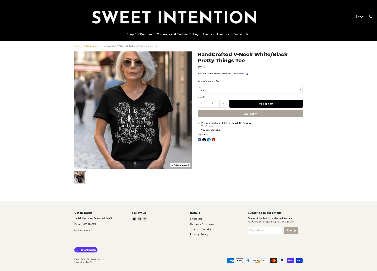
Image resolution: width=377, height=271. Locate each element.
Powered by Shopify (83, 262)
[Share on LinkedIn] (209, 139)
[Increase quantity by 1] (223, 104)
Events (207, 34)
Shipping (196, 218)
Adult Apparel (91, 46)
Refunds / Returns (202, 224)
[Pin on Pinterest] (213, 139)
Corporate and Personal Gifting (178, 34)
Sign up (291, 230)
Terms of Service (201, 229)
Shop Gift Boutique (139, 34)
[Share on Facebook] (199, 139)
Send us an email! (83, 230)
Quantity (202, 97)
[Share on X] (204, 139)
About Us (222, 34)
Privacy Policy (199, 234)
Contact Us (240, 34)
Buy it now (250, 114)
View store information (210, 130)
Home (77, 46)
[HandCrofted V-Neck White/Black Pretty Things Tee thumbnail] (80, 177)
